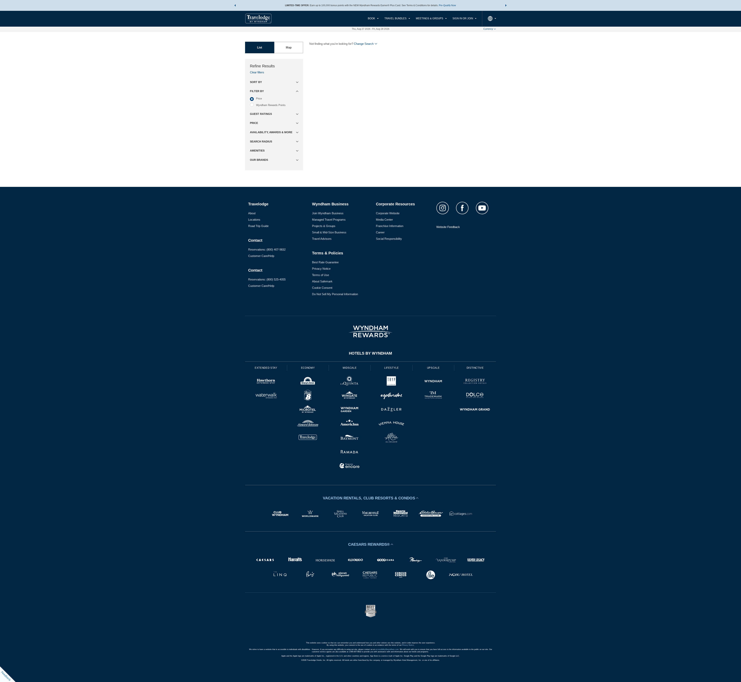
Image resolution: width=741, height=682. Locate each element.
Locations (254, 219)
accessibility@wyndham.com (387, 649)
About (251, 213)
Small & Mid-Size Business (329, 232)
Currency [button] (488, 29)
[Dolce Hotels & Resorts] (475, 396)
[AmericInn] (349, 424)
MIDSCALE (350, 367)
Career (380, 232)
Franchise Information (389, 226)
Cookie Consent (322, 287)
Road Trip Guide (258, 226)
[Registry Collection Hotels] (475, 381)
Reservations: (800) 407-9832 (267, 249)
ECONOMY (308, 367)
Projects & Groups (323, 226)
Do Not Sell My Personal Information (335, 294)
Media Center (384, 219)
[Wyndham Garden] (349, 410)
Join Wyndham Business (327, 213)
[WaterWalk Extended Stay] (266, 396)
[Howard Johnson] (308, 424)
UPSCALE (433, 367)
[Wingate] (349, 396)
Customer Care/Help (261, 256)
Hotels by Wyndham (370, 353)
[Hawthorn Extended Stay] (266, 381)
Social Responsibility (389, 238)
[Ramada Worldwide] (349, 452)
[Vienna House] (391, 424)
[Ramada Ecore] (349, 466)
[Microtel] (308, 410)
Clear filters (257, 72)
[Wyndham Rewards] (370, 331)
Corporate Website (387, 213)
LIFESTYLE (391, 367)
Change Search (364, 43)
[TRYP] (391, 381)
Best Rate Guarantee (325, 262)
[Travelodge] (308, 438)
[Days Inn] (308, 381)
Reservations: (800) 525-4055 (267, 279)
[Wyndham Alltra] (391, 438)
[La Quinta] (349, 381)
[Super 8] (308, 396)
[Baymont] (349, 438)
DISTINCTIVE (475, 367)
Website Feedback (448, 227)
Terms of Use (320, 275)
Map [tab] (289, 47)
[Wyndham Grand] (475, 410)
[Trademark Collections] (433, 396)
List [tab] (259, 47)
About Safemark (322, 281)
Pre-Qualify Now (447, 5)
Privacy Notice (321, 268)
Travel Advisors (322, 238)
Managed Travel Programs (329, 219)
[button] (235, 5)
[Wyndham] (433, 381)
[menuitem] (373, 18)
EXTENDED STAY (266, 367)
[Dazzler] (391, 410)
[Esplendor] (391, 396)
